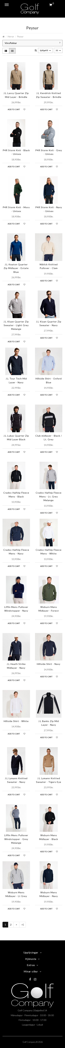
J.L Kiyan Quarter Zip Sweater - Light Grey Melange (16, 325)
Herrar (11, 36)
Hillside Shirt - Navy (48, 664)
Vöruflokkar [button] (11, 43)
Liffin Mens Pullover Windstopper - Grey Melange (16, 839)
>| (22, 924)
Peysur (20, 36)
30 (57, 50)
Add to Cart (14, 109)
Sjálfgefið (44, 50)
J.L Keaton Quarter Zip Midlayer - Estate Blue (16, 268)
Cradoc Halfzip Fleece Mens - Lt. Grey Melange (49, 496)
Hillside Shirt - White (16, 721)
